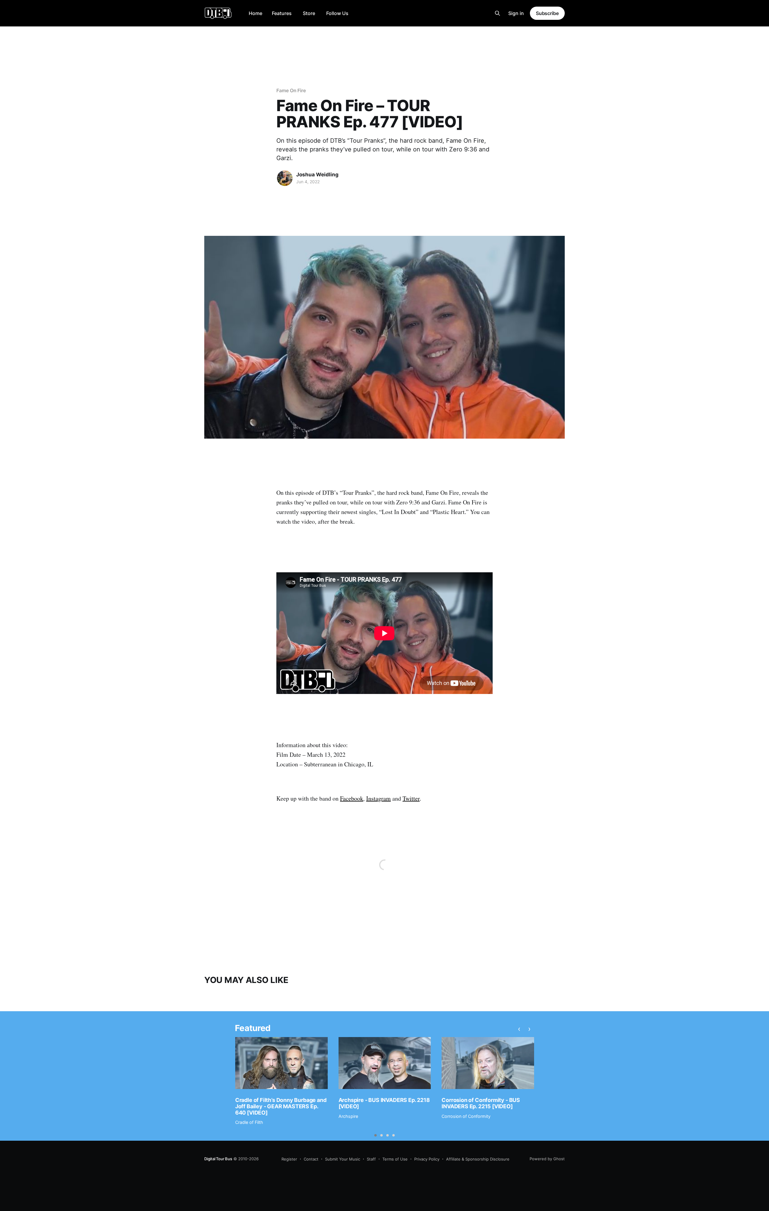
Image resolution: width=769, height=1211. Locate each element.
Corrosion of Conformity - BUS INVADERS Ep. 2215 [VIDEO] (481, 1103)
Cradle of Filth (249, 1122)
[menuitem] (255, 13)
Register (289, 1159)
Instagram (378, 798)
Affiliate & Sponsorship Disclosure (477, 1159)
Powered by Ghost (547, 1158)
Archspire (348, 1116)
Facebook (351, 798)
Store (309, 13)
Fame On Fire (291, 90)
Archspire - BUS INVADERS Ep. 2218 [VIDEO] (384, 1103)
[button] (375, 1135)
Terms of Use (395, 1159)
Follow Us (337, 13)
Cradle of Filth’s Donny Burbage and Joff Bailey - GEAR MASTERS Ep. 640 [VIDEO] (281, 1106)
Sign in (516, 13)
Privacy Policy (426, 1159)
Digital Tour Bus (218, 1158)
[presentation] (519, 1028)
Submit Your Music (342, 1159)
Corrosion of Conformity (466, 1116)
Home (255, 13)
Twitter (411, 798)
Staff (371, 1159)
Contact (311, 1159)
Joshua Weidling (317, 175)
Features (282, 13)
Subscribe (547, 13)
